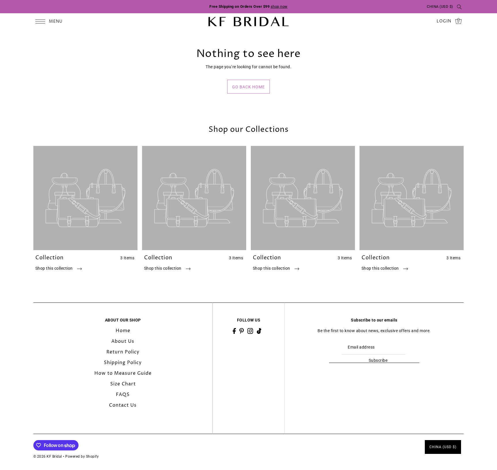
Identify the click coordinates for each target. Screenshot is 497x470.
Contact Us (123, 405)
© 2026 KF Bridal (47, 456)
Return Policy (122, 352)
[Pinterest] (241, 331)
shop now (279, 6)
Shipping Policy (123, 362)
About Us (122, 341)
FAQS (123, 394)
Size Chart (123, 384)
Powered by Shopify (82, 456)
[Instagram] (250, 331)
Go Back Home (248, 87)
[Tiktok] (259, 331)
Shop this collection (54, 268)
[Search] (459, 6)
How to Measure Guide (123, 373)
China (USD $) (440, 6)
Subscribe (378, 360)
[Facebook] (234, 331)
